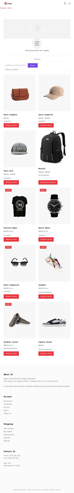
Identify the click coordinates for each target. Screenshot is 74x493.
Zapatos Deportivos (45, 292)
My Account (8, 401)
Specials (7, 441)
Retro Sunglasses (11, 285)
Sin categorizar (43, 175)
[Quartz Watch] (54, 205)
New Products (9, 428)
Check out (7, 413)
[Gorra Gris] (20, 148)
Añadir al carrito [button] (11, 125)
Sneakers (42, 285)
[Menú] (69, 3)
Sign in (6, 410)
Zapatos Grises (45, 342)
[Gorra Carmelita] (54, 92)
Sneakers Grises (11, 342)
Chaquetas (7, 121)
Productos (37, 59)
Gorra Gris (8, 171)
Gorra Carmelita (45, 115)
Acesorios (41, 121)
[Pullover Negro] (20, 205)
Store (10, 8)
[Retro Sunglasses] (20, 262)
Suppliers (7, 438)
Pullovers (7, 235)
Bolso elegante (10, 115)
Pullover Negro (10, 228)
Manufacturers (9, 435)
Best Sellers (8, 431)
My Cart (7, 407)
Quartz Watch (44, 228)
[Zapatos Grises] (54, 320)
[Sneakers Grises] (20, 320)
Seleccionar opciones (48, 182)
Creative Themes (55, 490)
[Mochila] (54, 147)
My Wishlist (8, 404)
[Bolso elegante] (20, 92)
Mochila (41, 169)
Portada (3, 8)
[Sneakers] (54, 262)
